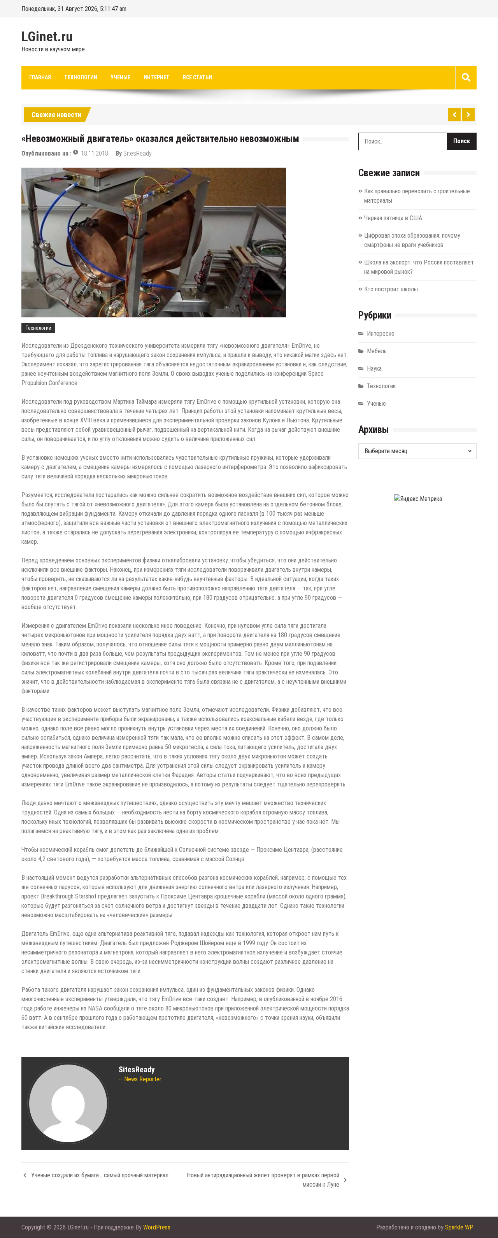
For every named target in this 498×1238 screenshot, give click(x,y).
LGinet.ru (47, 37)
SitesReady (137, 153)
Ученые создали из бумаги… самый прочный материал (99, 1175)
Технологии (80, 77)
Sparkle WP (459, 1227)
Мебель (377, 351)
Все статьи (197, 77)
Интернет (157, 77)
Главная (40, 77)
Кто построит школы (391, 289)
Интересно (381, 333)
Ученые (120, 77)
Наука (374, 368)
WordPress (156, 1227)
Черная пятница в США (393, 218)
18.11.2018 (94, 153)
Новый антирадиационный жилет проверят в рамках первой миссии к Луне (263, 1179)
